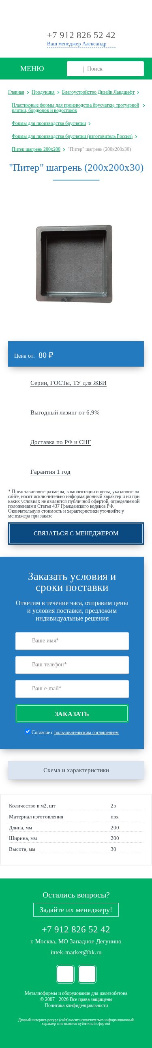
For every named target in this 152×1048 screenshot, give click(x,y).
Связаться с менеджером (76, 533)
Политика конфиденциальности (76, 1005)
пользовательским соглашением (86, 732)
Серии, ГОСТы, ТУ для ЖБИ (68, 383)
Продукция (43, 92)
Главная (16, 92)
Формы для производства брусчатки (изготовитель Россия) (72, 136)
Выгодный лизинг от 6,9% (65, 412)
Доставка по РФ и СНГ (60, 442)
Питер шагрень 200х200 (36, 149)
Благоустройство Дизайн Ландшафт (98, 92)
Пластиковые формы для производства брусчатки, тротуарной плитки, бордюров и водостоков (75, 107)
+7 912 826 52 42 (76, 929)
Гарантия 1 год (50, 471)
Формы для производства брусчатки (49, 123)
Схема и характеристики (76, 770)
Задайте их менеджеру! (76, 910)
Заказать (72, 714)
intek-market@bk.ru (76, 952)
